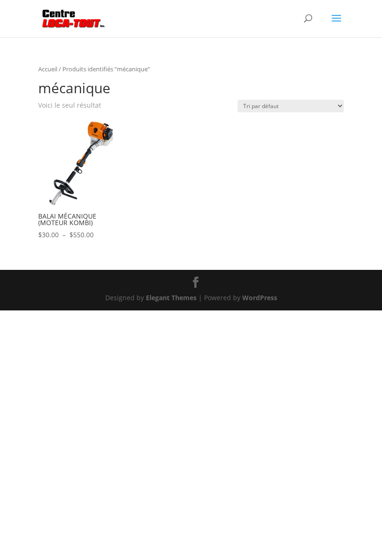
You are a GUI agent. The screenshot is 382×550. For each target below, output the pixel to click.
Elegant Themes (171, 297)
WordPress (259, 297)
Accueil (47, 69)
